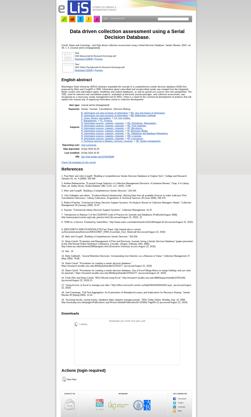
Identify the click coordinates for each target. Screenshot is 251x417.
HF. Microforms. (135, 128)
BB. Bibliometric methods (143, 115)
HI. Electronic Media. (137, 131)
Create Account (117, 18)
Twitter (181, 403)
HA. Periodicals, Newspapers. (142, 123)
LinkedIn (181, 407)
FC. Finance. (106, 120)
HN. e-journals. (134, 136)
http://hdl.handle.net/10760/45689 (97, 156)
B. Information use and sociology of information (104, 113)
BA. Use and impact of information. (148, 113)
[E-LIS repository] (87, 14)
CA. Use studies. (122, 118)
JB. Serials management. (148, 141)
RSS (180, 411)
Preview (99, 59)
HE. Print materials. (137, 125)
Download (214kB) (84, 70)
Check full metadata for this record (78, 162)
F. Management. (89, 120)
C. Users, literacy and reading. (96, 118)
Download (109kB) (84, 59)
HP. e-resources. (135, 138)
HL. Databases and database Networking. (147, 133)
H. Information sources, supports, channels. (102, 123)
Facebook (182, 399)
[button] (64, 379)
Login (105, 18)
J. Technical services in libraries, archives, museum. (107, 141)
